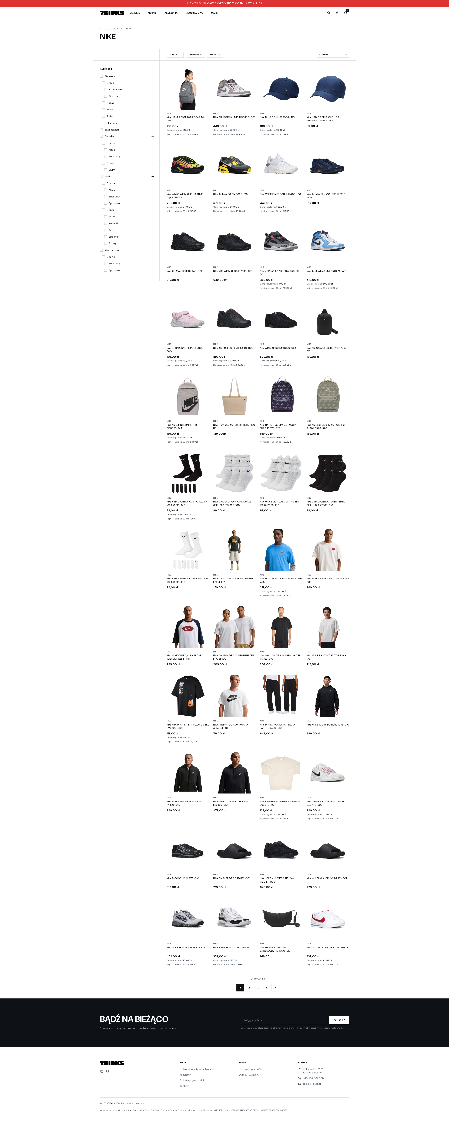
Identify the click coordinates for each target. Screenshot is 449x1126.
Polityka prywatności (192, 1080)
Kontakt (184, 1085)
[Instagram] (101, 1071)
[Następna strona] (275, 987)
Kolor (213, 54)
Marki (214, 12)
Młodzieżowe (194, 12)
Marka (173, 54)
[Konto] (337, 12)
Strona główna (111, 28)
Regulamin (185, 1074)
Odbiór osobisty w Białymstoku (198, 1069)
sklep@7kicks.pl (312, 1083)
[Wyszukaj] (328, 12)
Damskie (135, 12)
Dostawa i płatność (250, 1069)
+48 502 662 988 (313, 1078)
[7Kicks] (112, 13)
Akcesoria (171, 12)
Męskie (152, 12)
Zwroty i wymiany (249, 1074)
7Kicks (111, 1103)
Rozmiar (194, 54)
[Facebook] (107, 1071)
